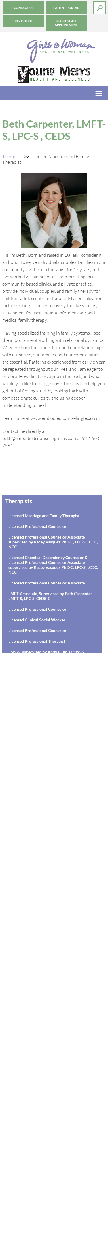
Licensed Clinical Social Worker (36, 619)
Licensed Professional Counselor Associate (46, 582)
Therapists (12, 156)
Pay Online (24, 21)
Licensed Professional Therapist (36, 641)
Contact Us (23, 8)
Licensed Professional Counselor (37, 526)
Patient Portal (66, 8)
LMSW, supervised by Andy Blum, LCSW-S (46, 651)
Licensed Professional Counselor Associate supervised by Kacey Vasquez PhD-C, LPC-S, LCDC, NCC (53, 541)
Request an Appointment (66, 23)
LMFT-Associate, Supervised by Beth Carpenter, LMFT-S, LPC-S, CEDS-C (50, 596)
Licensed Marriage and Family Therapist (43, 515)
